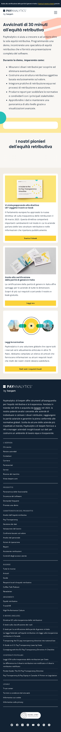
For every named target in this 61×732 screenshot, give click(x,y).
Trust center (8, 688)
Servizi (6, 469)
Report (6, 547)
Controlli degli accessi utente (15, 556)
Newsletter (7, 591)
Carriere (6, 460)
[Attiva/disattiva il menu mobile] (55, 12)
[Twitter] (12, 725)
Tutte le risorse (9, 569)
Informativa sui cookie (12, 697)
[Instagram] (22, 725)
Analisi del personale (11, 537)
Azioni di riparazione (11, 542)
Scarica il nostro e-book (46, 4)
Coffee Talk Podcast (11, 587)
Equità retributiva (10, 601)
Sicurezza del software (12, 496)
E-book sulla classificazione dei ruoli (17, 624)
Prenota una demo (10, 505)
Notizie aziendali (10, 451)
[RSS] (44, 725)
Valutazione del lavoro (12, 528)
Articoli (6, 573)
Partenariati (8, 465)
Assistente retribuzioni (12, 551)
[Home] (14, 12)
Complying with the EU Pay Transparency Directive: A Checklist (28, 649)
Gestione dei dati (10, 524)
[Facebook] (17, 725)
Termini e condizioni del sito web (16, 693)
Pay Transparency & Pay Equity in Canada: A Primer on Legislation (30, 675)
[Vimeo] (38, 725)
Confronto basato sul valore (14, 533)
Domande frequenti (11, 501)
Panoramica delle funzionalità (15, 492)
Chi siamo (7, 447)
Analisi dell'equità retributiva (15, 515)
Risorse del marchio (11, 474)
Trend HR (7, 606)
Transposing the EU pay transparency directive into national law (29, 640)
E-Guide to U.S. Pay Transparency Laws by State (22, 645)
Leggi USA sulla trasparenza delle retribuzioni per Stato (25, 659)
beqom (37, 407)
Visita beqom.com (10, 478)
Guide (5, 578)
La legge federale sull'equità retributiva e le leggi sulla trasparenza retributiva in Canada (30, 634)
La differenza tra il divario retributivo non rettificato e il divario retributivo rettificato (28, 665)
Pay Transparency (10, 519)
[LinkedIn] (28, 725)
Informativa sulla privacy (13, 702)
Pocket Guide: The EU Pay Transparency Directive (23, 671)
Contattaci (7, 456)
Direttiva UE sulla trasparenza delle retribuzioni (22, 620)
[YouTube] (33, 725)
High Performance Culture (14, 610)
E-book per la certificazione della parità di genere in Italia (26, 629)
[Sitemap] (49, 725)
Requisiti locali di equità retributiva (17, 582)
